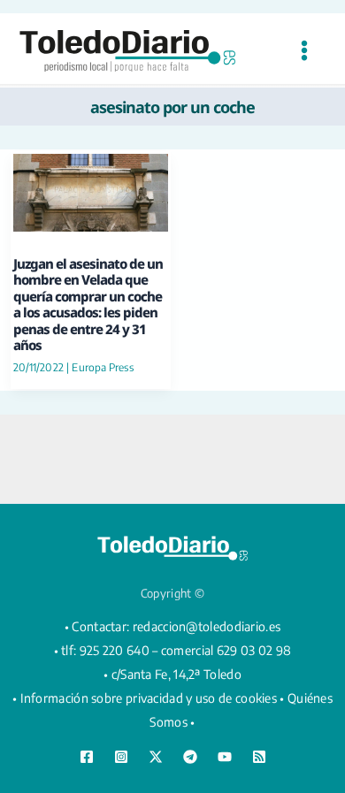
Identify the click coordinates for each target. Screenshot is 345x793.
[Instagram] (121, 757)
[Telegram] (190, 757)
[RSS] (259, 757)
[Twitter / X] (156, 757)
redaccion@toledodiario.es (207, 626)
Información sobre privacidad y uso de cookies (149, 697)
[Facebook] (87, 757)
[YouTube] (225, 757)
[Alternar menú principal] (303, 50)
